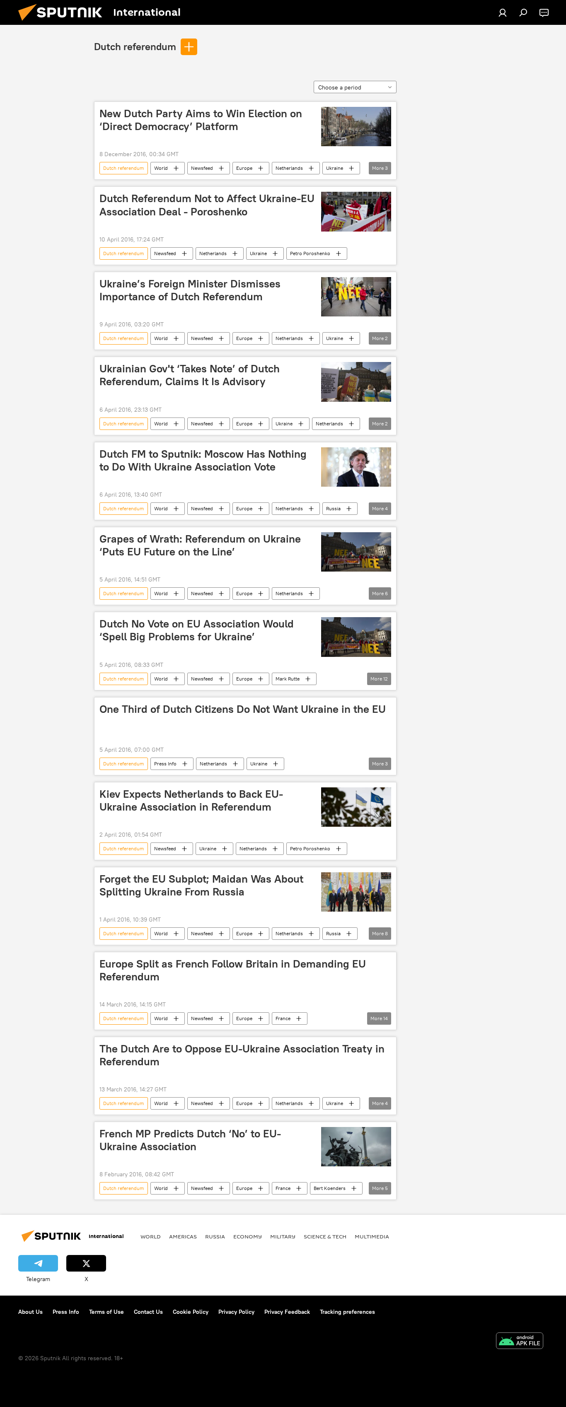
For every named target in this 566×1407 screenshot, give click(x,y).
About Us (30, 1311)
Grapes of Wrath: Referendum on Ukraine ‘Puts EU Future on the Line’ (200, 545)
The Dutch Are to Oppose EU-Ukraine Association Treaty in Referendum (242, 1055)
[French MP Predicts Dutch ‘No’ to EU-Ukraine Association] (356, 1146)
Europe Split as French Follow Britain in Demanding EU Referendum (232, 970)
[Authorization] (502, 12)
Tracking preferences (347, 1311)
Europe (244, 168)
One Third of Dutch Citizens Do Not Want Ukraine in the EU (242, 709)
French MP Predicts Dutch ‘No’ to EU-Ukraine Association (190, 1140)
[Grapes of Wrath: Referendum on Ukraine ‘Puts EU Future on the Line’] (356, 552)
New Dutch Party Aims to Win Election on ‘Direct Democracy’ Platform (200, 120)
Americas (183, 1236)
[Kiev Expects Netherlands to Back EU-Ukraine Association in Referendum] (356, 807)
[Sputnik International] (63, 23)
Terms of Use (106, 1311)
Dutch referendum (135, 46)
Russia (333, 508)
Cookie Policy (190, 1311)
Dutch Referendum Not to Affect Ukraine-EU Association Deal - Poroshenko (206, 205)
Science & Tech (325, 1236)
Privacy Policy (236, 1311)
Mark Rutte (288, 679)
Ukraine (334, 168)
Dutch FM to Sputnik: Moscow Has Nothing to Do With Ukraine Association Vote (203, 460)
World (161, 168)
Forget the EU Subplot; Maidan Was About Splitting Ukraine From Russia (201, 885)
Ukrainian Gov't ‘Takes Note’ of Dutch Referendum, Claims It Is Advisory (189, 375)
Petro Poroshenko (310, 253)
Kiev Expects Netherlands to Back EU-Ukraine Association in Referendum (191, 800)
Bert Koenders (330, 1188)
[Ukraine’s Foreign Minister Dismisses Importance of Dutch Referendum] (356, 296)
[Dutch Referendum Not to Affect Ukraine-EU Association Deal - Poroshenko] (356, 211)
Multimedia (372, 1236)
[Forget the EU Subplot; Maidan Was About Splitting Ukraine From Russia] (356, 892)
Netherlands (289, 168)
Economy (247, 1236)
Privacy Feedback (287, 1311)
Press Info (165, 763)
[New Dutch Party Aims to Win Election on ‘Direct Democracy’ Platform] (356, 126)
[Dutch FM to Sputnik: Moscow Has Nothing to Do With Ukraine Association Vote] (356, 467)
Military (282, 1236)
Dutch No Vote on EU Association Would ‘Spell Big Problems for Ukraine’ (196, 630)
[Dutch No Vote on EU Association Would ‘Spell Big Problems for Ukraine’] (356, 636)
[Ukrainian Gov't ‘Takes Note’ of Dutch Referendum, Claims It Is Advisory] (356, 382)
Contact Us (148, 1311)
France (283, 1018)
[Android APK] (519, 1341)
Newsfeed (202, 168)
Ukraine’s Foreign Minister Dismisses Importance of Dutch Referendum (190, 290)
